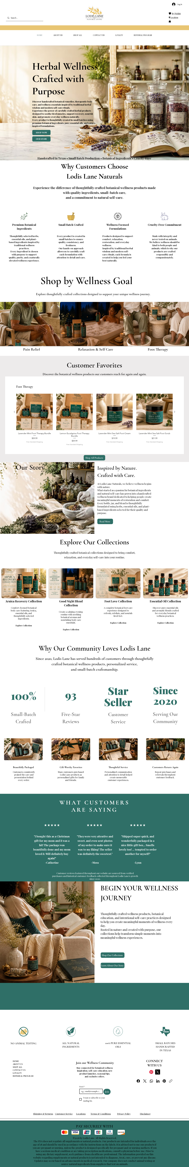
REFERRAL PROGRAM (23, 1076)
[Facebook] (138, 1081)
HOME (16, 1061)
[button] (170, 21)
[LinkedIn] (157, 1081)
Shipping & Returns (43, 1113)
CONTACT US (19, 1070)
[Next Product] (174, 411)
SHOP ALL (17, 1067)
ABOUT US (18, 1064)
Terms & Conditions (101, 1113)
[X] (157, 1071)
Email (82, 1087)
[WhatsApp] (151, 1081)
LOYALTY (17, 1073)
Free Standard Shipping (34, 442)
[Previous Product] (14, 411)
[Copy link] (170, 1081)
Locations (174, 17)
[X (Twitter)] (145, 1081)
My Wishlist (176, 13)
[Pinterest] (151, 1071)
